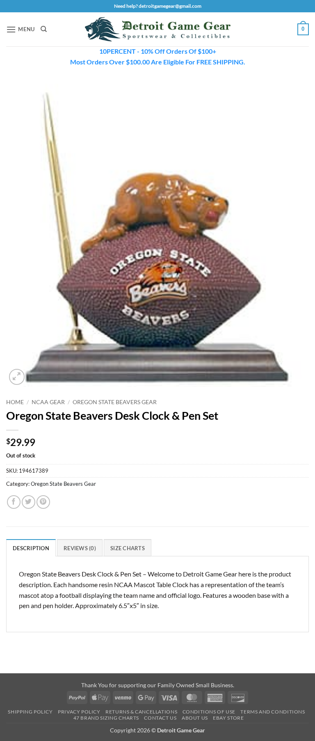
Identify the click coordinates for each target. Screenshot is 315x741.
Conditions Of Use (209, 712)
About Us (195, 718)
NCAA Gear (48, 402)
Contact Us (160, 718)
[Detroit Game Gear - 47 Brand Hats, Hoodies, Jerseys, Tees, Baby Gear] (157, 29)
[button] (20, 29)
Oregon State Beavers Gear (115, 402)
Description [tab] (31, 548)
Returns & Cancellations (141, 712)
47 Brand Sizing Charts (106, 718)
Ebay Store (228, 718)
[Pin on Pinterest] (43, 502)
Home (15, 402)
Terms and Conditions (272, 712)
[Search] (44, 29)
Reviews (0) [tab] (80, 548)
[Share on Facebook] (14, 502)
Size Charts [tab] (127, 548)
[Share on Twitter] (28, 502)
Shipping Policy (30, 712)
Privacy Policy (79, 712)
